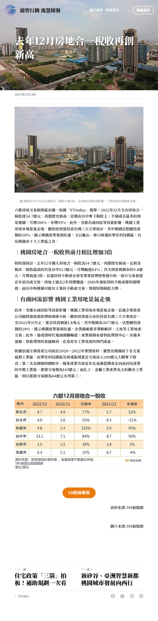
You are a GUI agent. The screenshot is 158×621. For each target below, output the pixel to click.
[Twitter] (122, 596)
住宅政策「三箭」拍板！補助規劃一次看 (40, 579)
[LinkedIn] (132, 596)
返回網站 (23, 596)
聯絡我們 (143, 10)
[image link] (10, 10)
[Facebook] (113, 596)
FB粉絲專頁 (79, 493)
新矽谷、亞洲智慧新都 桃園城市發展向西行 (110, 579)
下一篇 (85, 569)
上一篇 (21, 569)
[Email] (141, 596)
